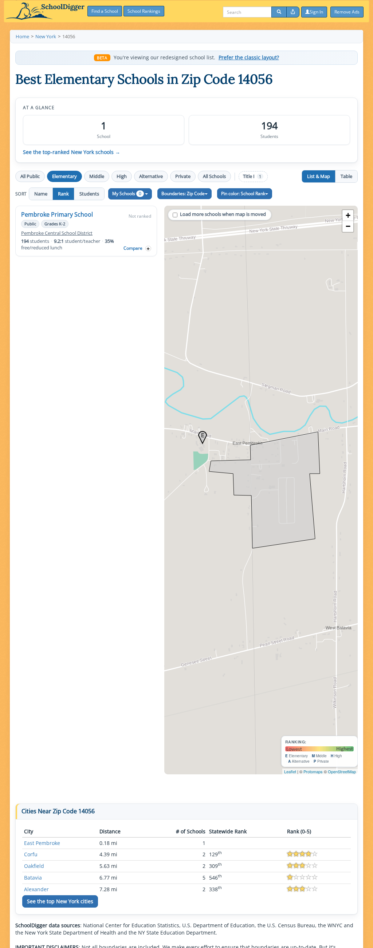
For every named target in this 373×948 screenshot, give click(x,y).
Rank (63, 193)
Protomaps (313, 771)
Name (40, 193)
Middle (96, 176)
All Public (30, 176)
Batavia (33, 877)
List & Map (318, 176)
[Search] (279, 12)
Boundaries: (183, 193)
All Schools (214, 176)
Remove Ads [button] (347, 12)
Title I (252, 176)
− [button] (348, 226)
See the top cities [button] (60, 901)
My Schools (126, 193)
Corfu (31, 854)
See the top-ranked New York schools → (71, 152)
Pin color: (243, 193)
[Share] (292, 12)
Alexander (36, 889)
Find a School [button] (104, 11)
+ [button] (348, 215)
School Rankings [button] (143, 11)
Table (346, 176)
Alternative (151, 176)
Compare (132, 248)
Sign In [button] (316, 12)
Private (183, 176)
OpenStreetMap (342, 771)
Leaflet (290, 771)
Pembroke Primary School (57, 214)
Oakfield (34, 865)
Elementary (64, 176)
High (122, 176)
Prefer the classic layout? (249, 57)
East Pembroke (42, 843)
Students (89, 193)
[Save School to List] (148, 248)
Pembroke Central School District (57, 233)
